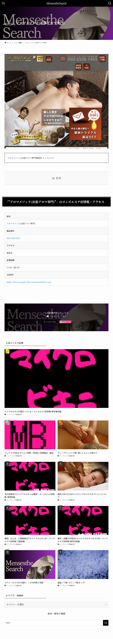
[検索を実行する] (105, 623)
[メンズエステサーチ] (56, 3)
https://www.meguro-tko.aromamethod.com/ (29, 282)
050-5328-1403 (13, 238)
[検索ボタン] (109, 3)
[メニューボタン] (3, 3)
